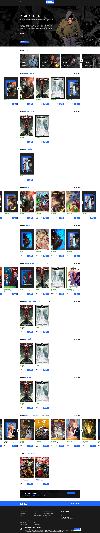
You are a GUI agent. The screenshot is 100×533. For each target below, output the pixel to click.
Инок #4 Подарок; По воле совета (56, 442)
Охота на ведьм (7, 100)
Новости (35, 517)
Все (27, 50)
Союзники (31, 50)
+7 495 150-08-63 (65, 511)
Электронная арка (6, 99)
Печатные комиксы (29, 5)
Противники (37, 50)
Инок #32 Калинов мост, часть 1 (25, 442)
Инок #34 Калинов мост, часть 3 (88, 442)
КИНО (55, 5)
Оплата (21, 517)
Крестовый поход (70, 100)
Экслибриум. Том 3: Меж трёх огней (73, 290)
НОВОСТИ (61, 5)
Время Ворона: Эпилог (55, 100)
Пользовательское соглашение (48, 511)
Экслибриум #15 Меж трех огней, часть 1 (10, 291)
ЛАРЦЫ (68, 5)
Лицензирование (37, 524)
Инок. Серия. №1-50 (39, 442)
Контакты (35, 518)
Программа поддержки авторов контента (50, 518)
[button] (81, 60)
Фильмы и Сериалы (37, 515)
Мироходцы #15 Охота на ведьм (25, 100)
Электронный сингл (22, 99)
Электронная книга (38, 213)
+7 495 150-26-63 (65, 517)
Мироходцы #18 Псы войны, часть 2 (73, 214)
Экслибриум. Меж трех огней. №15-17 (26, 290)
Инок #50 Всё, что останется (71, 442)
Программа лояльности (47, 515)
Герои (35, 513)
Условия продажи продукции (48, 517)
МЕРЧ (50, 5)
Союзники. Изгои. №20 (24, 252)
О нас (35, 511)
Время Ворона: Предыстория (40, 100)
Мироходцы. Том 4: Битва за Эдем (41, 214)
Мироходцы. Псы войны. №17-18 (9, 214)
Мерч (21, 515)
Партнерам (36, 520)
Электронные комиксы (40, 5)
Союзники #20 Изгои (54, 252)
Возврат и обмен (23, 522)
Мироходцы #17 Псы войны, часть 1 (57, 214)
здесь (34, 531)
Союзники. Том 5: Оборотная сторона (42, 252)
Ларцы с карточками (23, 524)
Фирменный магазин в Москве (25, 520)
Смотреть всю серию (76, 73)
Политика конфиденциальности (48, 513)
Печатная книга (22, 479)
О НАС (74, 5)
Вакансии (35, 522)
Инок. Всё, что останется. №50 (9, 442)
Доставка (21, 518)
